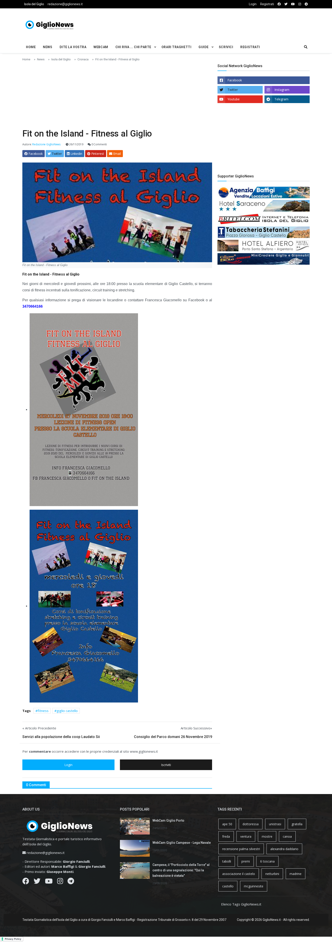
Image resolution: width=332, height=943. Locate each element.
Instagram (281, 89)
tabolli (226, 861)
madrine (296, 874)
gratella (297, 824)
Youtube (233, 99)
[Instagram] (60, 882)
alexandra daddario (284, 849)
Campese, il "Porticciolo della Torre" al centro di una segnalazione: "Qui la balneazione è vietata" (181, 870)
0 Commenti (99, 144)
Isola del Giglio (34, 4)
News (47, 47)
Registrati (267, 4)
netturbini (272, 874)
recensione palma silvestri (241, 849)
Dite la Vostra (73, 47)
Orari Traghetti (176, 47)
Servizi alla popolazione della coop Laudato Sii (61, 737)
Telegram (281, 99)
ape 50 (227, 824)
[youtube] (293, 4)
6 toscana (267, 861)
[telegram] (306, 4)
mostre (267, 836)
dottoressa (251, 824)
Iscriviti (166, 765)
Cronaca (83, 59)
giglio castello (67, 710)
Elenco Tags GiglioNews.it (241, 904)
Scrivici (226, 47)
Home (31, 47)
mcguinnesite (253, 886)
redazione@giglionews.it (65, 4)
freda (226, 836)
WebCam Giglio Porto (168, 820)
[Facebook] (25, 882)
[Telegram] (71, 882)
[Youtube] (49, 882)
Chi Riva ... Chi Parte (133, 47)
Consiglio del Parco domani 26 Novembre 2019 (173, 737)
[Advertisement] (215, 24)
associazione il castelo (238, 874)
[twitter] (286, 4)
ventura (245, 836)
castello (228, 886)
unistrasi (275, 824)
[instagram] (300, 4)
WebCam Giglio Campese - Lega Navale (181, 842)
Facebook (234, 80)
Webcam (101, 47)
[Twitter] (37, 882)
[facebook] (279, 4)
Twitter (232, 89)
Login (253, 4)
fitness (43, 710)
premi (245, 861)
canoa (287, 836)
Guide (204, 47)
